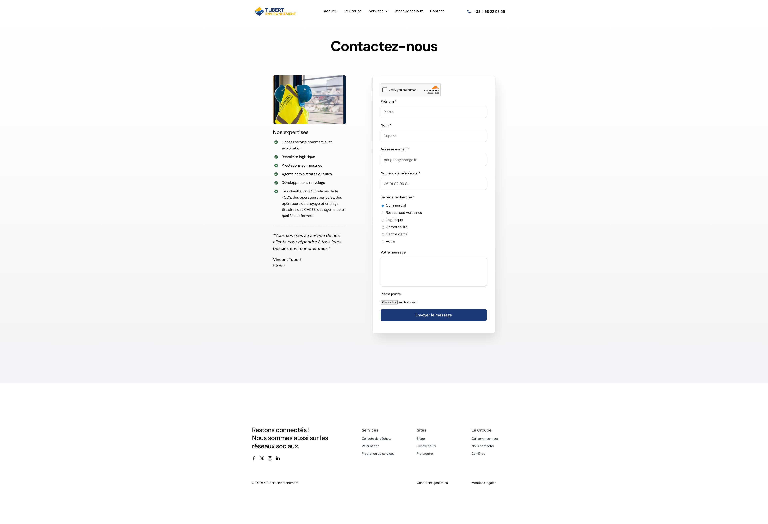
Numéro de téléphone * (400, 173)
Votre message (393, 252)
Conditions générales (432, 483)
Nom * (386, 125)
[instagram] (270, 458)
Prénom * (389, 101)
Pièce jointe (391, 294)
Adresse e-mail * (395, 149)
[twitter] (262, 458)
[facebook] (254, 458)
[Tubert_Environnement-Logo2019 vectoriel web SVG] (275, 6)
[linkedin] (278, 458)
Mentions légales (484, 483)
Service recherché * (398, 197)
